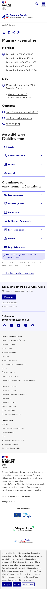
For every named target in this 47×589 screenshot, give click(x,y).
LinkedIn (18, 325)
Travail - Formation (9, 352)
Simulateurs (6, 398)
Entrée (11, 164)
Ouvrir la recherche (36, 3)
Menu (43, 5)
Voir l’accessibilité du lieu (20, 97)
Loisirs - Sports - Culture (10, 376)
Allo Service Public (8, 410)
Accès (11, 146)
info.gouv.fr (27, 496)
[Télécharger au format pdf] (4, 32)
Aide (3, 436)
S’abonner (9, 296)
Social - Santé (7, 348)
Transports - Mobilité (9, 360)
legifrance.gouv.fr (9, 496)
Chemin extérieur (16, 155)
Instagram (25, 325)
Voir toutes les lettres (9, 306)
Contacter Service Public (11, 448)
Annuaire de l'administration (12, 414)
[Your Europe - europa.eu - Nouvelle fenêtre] (23, 515)
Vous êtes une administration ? (13, 440)
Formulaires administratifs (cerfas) (14, 394)
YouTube (32, 325)
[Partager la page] (14, 32)
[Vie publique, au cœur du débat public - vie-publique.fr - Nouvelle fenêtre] (24, 529)
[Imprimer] (9, 32)
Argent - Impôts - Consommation (14, 364)
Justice (4, 368)
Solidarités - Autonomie (19, 221)
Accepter (7, 584)
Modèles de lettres (8, 402)
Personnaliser (28, 584)
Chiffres (5, 424)
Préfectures (14, 212)
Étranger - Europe (8, 372)
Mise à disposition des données (13, 428)
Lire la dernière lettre (9, 303)
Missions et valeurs (8, 432)
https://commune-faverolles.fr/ (20, 112)
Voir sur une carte (16, 94)
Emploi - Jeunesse (16, 247)
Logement (5, 356)
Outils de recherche (9, 406)
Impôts (11, 238)
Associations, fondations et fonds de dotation (18, 380)
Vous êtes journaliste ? (10, 444)
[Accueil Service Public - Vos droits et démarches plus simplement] (18, 18)
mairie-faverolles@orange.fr (19, 118)
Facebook (4, 325)
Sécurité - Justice (16, 203)
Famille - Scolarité (8, 344)
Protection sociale (17, 229)
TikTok (11, 325)
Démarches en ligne (9, 390)
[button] (18, 32)
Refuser (17, 584)
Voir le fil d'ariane (8, 25)
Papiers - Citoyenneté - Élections (13, 340)
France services (15, 194)
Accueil (11, 173)
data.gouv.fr (7, 501)
